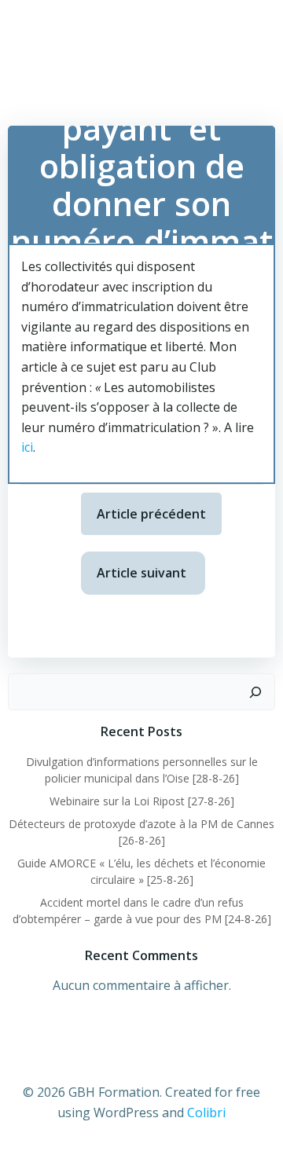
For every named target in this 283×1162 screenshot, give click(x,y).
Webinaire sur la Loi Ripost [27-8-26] (142, 801)
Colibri (206, 1112)
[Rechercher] (255, 692)
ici (27, 447)
